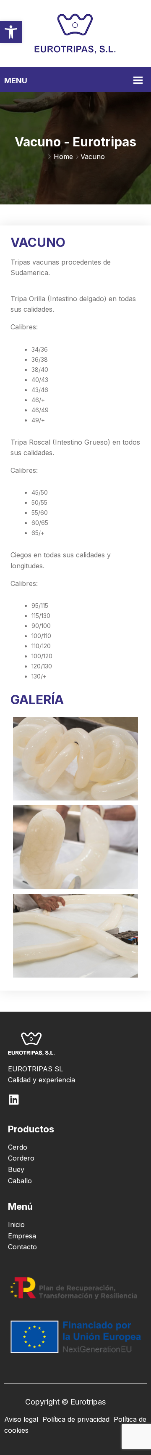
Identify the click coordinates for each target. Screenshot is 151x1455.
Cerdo (17, 1147)
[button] (11, 32)
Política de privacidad (75, 1419)
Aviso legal (21, 1419)
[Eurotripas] (75, 33)
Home (63, 156)
